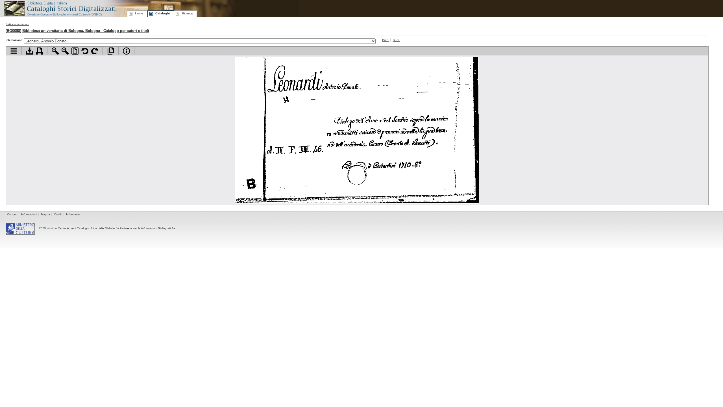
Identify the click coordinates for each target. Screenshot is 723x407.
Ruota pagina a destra (94, 51)
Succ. (396, 40)
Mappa (45, 214)
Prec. (385, 40)
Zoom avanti (55, 51)
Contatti (12, 214)
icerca (187, 13)
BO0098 (13, 31)
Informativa (73, 214)
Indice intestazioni (17, 24)
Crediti (58, 214)
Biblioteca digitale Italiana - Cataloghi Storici (59, 8)
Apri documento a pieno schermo (110, 51)
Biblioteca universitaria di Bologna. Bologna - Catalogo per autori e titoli (85, 31)
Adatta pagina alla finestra (75, 51)
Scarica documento (29, 51)
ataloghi (162, 13)
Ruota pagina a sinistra (84, 51)
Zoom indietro (65, 51)
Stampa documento (39, 51)
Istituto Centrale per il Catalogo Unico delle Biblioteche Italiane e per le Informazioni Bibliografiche (111, 228)
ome (139, 13)
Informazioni (29, 214)
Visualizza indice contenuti (13, 51)
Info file (126, 51)
